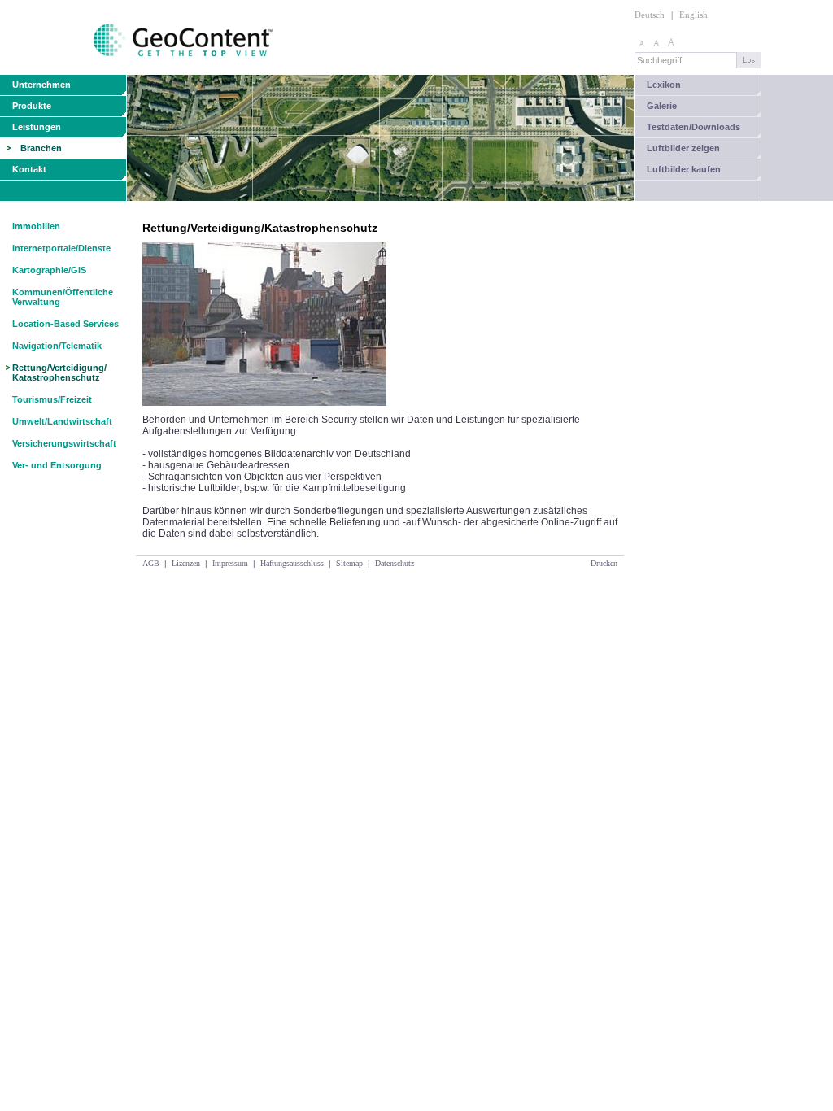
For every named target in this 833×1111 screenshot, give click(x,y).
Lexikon (664, 84)
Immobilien (36, 226)
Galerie (662, 106)
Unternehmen (41, 84)
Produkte (31, 106)
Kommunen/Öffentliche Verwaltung (62, 297)
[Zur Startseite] (138, 71)
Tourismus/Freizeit (52, 399)
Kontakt (29, 169)
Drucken (604, 563)
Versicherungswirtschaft (64, 443)
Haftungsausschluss (292, 563)
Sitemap (349, 563)
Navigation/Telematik (57, 346)
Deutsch (650, 15)
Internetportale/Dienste (61, 248)
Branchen (41, 148)
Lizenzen (186, 563)
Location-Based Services (65, 324)
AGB (150, 563)
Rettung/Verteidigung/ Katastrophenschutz (59, 372)
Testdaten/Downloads (693, 127)
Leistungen (36, 127)
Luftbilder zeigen (683, 148)
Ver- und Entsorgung (57, 465)
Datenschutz (394, 563)
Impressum (230, 563)
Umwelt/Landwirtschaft (62, 421)
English (693, 15)
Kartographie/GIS (49, 270)
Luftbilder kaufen (684, 169)
